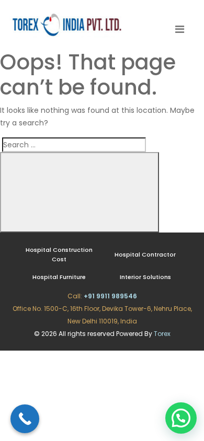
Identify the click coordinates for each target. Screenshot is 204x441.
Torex (162, 333)
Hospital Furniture (59, 277)
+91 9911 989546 (110, 296)
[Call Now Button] (24, 418)
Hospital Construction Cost (59, 254)
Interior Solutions (145, 277)
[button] (181, 418)
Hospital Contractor (145, 254)
